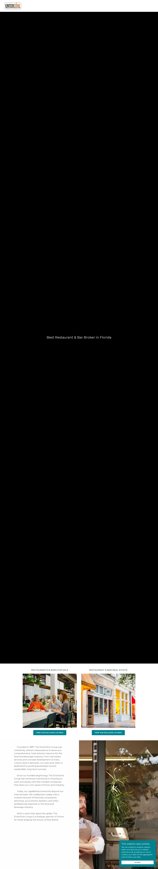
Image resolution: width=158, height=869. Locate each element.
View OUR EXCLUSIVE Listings (49, 733)
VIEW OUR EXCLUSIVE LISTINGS (108, 733)
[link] (12, 6)
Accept (137, 862)
